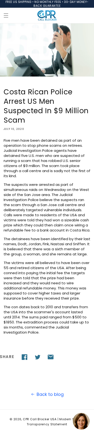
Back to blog (50, 394)
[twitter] (37, 357)
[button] (6, 15)
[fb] (24, 357)
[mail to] (51, 357)
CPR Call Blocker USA (40, 419)
